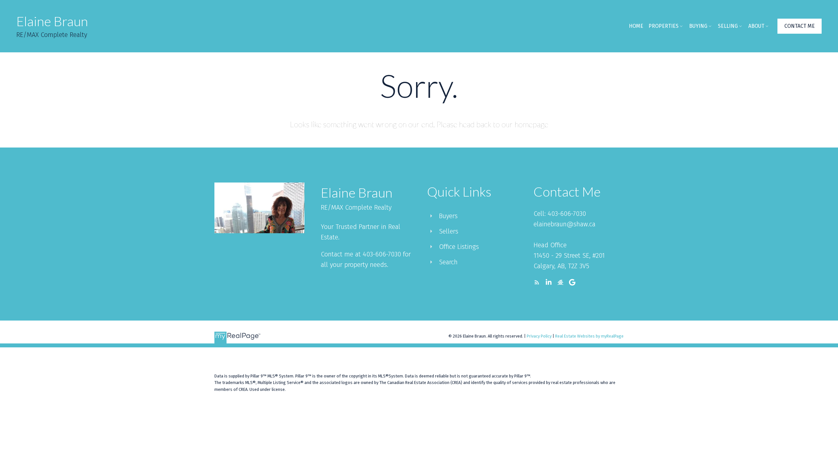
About (756, 26)
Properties (663, 26)
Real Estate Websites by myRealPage (589, 336)
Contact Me (799, 26)
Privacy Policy (539, 336)
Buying (698, 26)
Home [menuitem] (636, 26)
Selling (728, 26)
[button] (799, 26)
